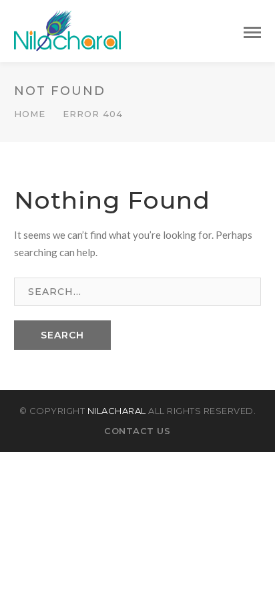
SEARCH (62, 335)
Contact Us (137, 430)
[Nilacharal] (67, 29)
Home (29, 113)
